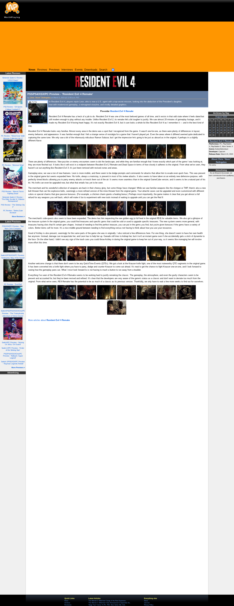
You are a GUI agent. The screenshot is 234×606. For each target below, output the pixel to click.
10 (214, 128)
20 (225, 130)
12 (221, 128)
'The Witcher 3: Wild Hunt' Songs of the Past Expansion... (107, 601)
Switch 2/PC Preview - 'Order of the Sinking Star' (13, 349)
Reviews (42, 69)
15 (232, 128)
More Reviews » (18, 216)
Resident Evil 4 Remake (221, 141)
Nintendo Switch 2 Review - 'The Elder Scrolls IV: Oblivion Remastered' (13, 199)
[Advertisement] (117, 44)
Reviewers (67, 605)
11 (217, 128)
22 (232, 130)
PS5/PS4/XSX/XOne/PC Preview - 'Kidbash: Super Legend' (13, 356)
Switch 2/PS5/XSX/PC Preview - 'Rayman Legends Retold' (13, 363)
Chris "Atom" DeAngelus (40, 97)
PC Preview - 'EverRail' (13, 284)
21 (228, 130)
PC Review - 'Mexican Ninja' (13, 165)
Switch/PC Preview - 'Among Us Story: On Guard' (13, 343)
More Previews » (18, 367)
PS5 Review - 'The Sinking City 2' (13, 206)
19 (221, 130)
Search (103, 69)
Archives (67, 603)
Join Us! (147, 603)
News (66, 601)
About (146, 601)
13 (225, 128)
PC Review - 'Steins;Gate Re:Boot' (13, 212)
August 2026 (221, 117)
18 (217, 130)
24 (214, 133)
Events (79, 69)
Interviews (67, 69)
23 (210, 133)
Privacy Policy (148, 605)
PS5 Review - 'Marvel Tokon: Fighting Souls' (13, 192)
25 (217, 133)
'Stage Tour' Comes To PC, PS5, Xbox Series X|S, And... (107, 605)
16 (210, 130)
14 (228, 128)
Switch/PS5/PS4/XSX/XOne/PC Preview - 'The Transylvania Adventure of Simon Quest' (13, 313)
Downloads (90, 69)
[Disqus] (117, 365)
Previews (54, 69)
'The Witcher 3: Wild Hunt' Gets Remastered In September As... (109, 603)
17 (214, 130)
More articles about (49, 320)
